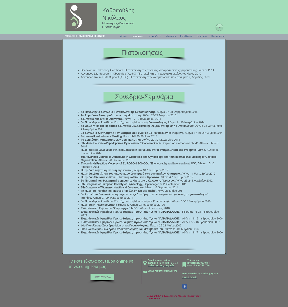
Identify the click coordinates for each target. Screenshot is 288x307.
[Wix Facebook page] (184, 286)
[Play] (219, 27)
